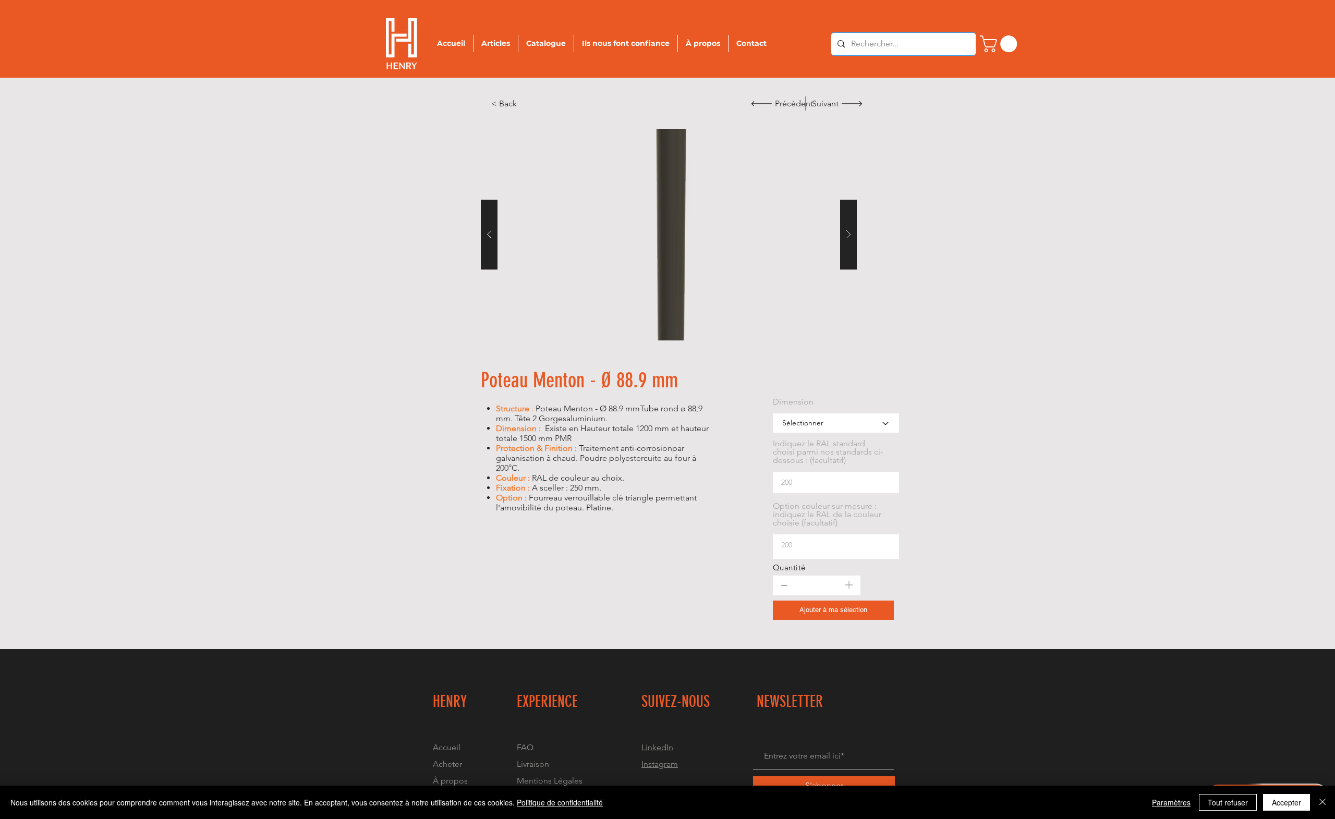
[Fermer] (1322, 802)
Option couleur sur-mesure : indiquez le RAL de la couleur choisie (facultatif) (827, 514)
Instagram (659, 764)
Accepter (1286, 802)
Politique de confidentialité (560, 802)
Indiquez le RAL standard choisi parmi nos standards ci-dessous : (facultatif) (828, 451)
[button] (669, 234)
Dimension (793, 402)
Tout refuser (1228, 802)
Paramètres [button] (1171, 802)
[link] (1000, 43)
